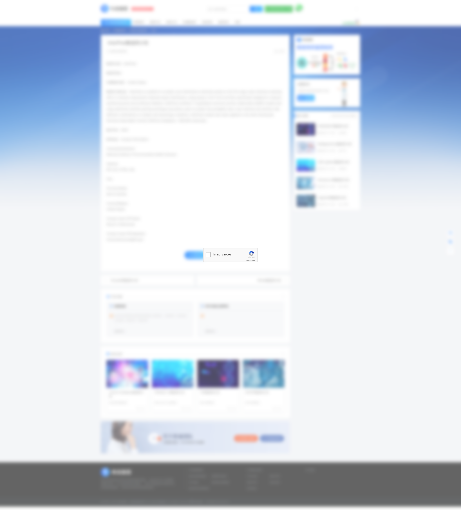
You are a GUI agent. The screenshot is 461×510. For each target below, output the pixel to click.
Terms (253, 260)
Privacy (248, 260)
